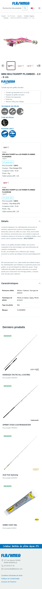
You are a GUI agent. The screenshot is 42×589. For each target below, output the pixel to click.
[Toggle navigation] (39, 8)
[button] (11, 65)
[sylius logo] (21, 3)
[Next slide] (39, 65)
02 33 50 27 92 (9, 566)
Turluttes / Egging (29, 16)
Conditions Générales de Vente (12, 575)
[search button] (25, 8)
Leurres (19, 16)
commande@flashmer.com (13, 569)
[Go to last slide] (2, 65)
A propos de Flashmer (8, 582)
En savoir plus (8, 162)
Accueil (3, 16)
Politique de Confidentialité (10, 578)
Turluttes (5, 18)
